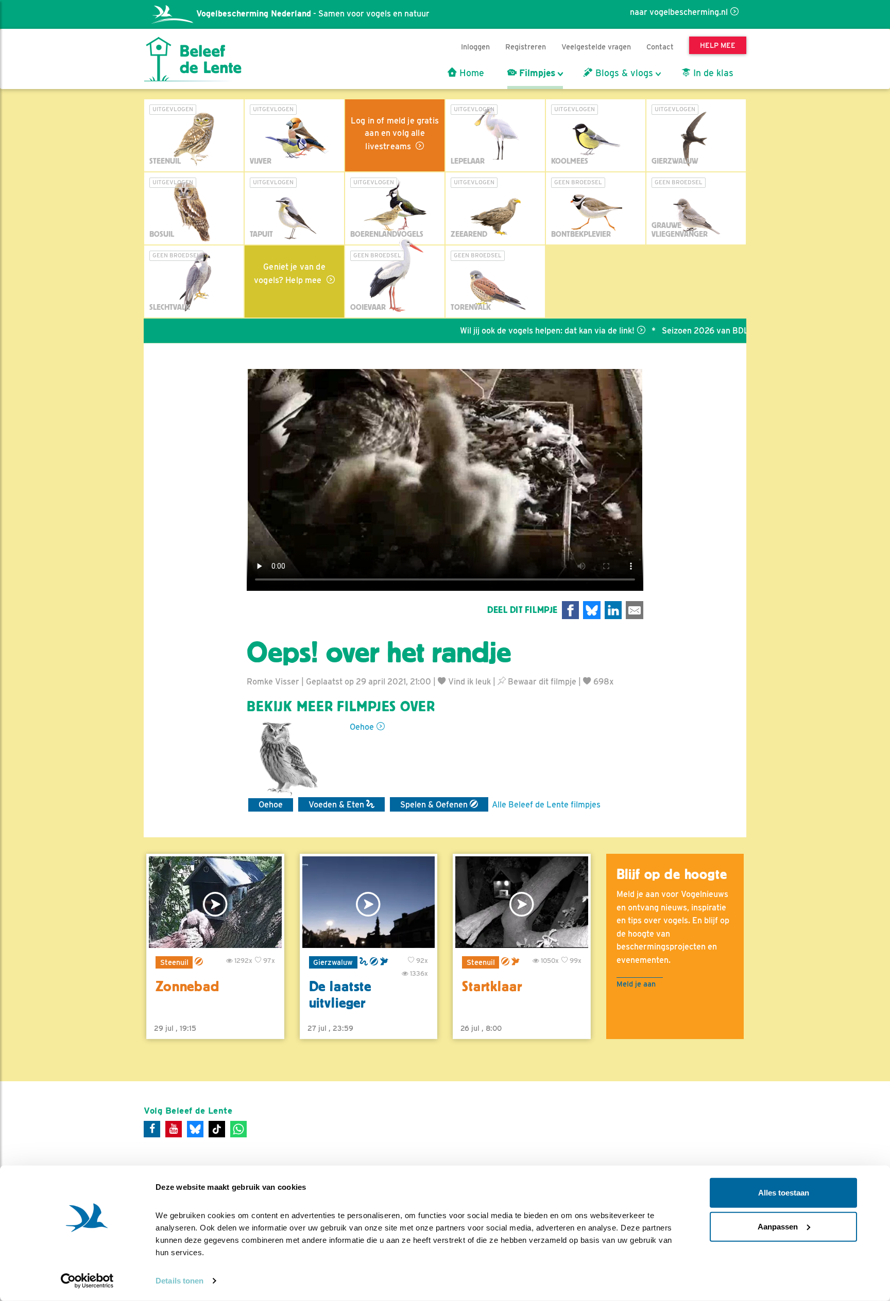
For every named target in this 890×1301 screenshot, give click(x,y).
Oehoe (362, 727)
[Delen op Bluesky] (592, 610)
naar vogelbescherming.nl (679, 12)
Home (470, 73)
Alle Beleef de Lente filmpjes (546, 805)
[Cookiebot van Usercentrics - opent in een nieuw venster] (87, 1281)
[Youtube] (173, 1129)
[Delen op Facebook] (570, 610)
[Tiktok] (217, 1129)
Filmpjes (536, 73)
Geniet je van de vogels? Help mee (290, 273)
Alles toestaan (783, 1192)
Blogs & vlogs (623, 73)
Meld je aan (636, 983)
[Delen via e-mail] (634, 610)
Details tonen (179, 1280)
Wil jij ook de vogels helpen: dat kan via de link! (511, 331)
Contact (660, 46)
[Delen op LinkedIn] (613, 610)
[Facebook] (152, 1129)
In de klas (712, 73)
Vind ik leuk (468, 682)
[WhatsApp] (238, 1129)
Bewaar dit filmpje (541, 682)
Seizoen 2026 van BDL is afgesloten (694, 331)
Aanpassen (778, 1226)
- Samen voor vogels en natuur (313, 14)
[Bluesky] (195, 1129)
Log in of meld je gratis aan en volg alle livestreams (395, 133)
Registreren (525, 46)
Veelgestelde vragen (596, 46)
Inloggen (475, 46)
